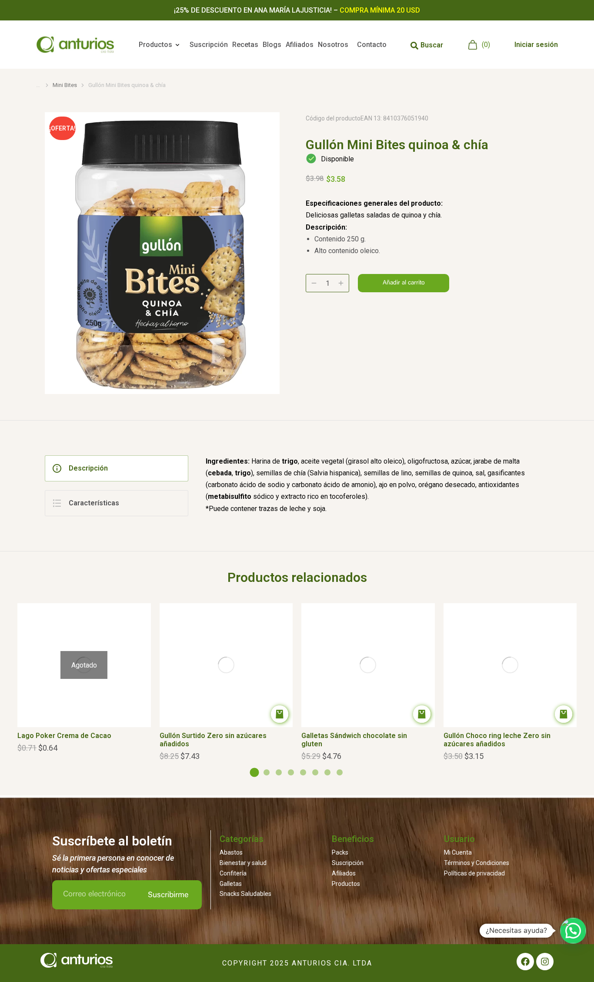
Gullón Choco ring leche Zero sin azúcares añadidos (497, 739)
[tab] (116, 468)
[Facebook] (525, 961)
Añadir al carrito (404, 283)
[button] (20, 650)
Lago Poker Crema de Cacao (64, 735)
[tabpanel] (381, 485)
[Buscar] (414, 46)
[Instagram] (545, 961)
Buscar (431, 45)
